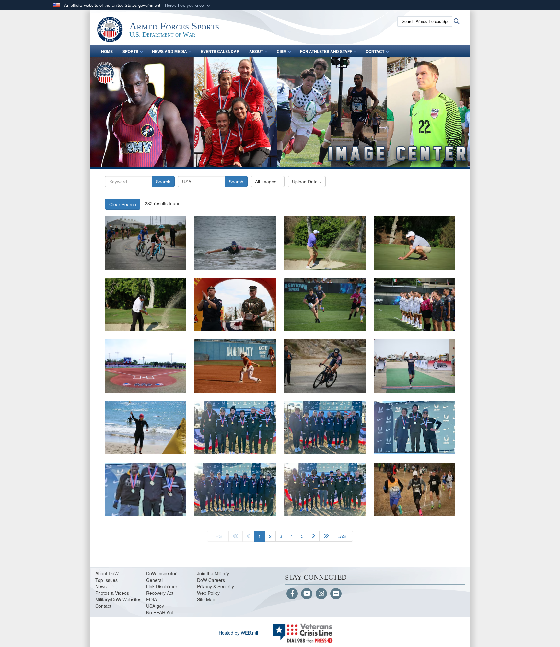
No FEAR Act (159, 612)
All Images (266, 181)
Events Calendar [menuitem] (220, 51)
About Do (104, 573)
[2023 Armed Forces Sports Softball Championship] (145, 366)
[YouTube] (306, 594)
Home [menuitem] (107, 51)
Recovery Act (159, 593)
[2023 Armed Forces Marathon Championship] (235, 304)
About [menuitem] (256, 51)
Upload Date (305, 181)
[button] (188, 5)
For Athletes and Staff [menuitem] (326, 51)
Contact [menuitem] (375, 51)
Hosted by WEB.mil (238, 632)
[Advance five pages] (326, 536)
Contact (103, 606)
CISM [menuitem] (281, 51)
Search (163, 181)
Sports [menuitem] (130, 51)
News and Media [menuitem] (169, 51)
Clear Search (122, 204)
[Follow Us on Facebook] (292, 594)
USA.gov (155, 606)
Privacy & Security (215, 586)
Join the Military (213, 573)
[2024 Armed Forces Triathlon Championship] (145, 243)
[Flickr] (336, 594)
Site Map (206, 599)
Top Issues (106, 580)
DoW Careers (211, 580)
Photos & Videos (112, 593)
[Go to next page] (314, 536)
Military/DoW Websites (118, 599)
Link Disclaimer (161, 586)
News (101, 586)
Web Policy (208, 593)
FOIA (151, 599)
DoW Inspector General (161, 576)
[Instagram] (321, 594)
